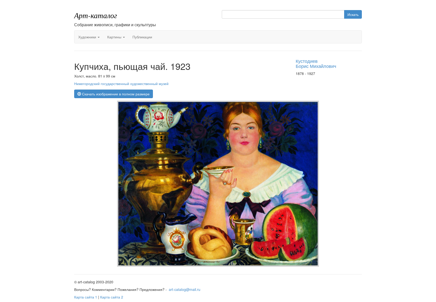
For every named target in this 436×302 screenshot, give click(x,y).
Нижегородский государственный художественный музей (121, 83)
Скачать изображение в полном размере (115, 93)
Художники (87, 36)
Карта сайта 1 (85, 296)
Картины (114, 36)
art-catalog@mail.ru (184, 289)
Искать (353, 14)
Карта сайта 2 (111, 296)
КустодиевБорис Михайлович (316, 63)
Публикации (142, 36)
